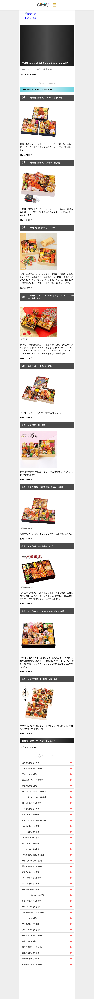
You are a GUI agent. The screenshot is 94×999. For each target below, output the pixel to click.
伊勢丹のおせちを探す (30, 872)
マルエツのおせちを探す (31, 837)
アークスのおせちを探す (31, 929)
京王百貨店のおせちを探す (32, 947)
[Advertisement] (47, 42)
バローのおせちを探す (30, 843)
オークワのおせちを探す (31, 906)
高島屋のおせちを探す (30, 762)
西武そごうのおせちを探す (32, 780)
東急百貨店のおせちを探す (32, 860)
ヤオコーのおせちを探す (31, 849)
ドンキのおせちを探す (30, 808)
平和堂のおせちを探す (30, 924)
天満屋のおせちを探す (30, 958)
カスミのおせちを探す (30, 826)
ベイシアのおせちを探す (31, 878)
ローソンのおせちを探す (31, 803)
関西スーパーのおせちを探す (33, 912)
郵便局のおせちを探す (30, 952)
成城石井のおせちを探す (31, 889)
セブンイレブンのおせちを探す (34, 791)
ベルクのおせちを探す (30, 883)
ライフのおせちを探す (30, 831)
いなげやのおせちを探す (31, 901)
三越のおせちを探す (30, 774)
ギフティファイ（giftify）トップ (30, 69)
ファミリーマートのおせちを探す (35, 797)
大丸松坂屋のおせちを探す (32, 768)
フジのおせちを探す (30, 918)
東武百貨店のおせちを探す (32, 935)
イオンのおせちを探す (30, 814)
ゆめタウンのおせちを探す (32, 964)
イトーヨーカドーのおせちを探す (35, 820)
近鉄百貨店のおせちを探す (32, 866)
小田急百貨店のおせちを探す (33, 854)
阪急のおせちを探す (30, 785)
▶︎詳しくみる (31, 17)
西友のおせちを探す (30, 941)
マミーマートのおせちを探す (33, 895)
